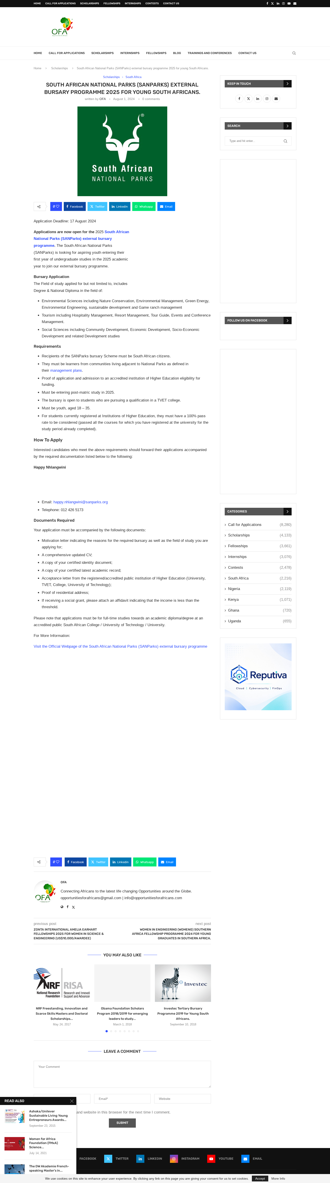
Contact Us (171, 3)
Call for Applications (60, 3)
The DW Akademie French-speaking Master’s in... (49, 1168)
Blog (177, 53)
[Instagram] (283, 3)
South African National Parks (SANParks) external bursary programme (81, 239)
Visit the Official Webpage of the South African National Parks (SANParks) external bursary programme (120, 646)
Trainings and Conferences (210, 53)
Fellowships (111, 3)
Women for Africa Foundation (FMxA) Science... (43, 1143)
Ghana (260, 610)
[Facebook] (267, 3)
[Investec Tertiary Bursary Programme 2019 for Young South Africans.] (183, 983)
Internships (133, 3)
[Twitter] (272, 3)
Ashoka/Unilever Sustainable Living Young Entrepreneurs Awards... (48, 1115)
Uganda (260, 621)
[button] (40, 998)
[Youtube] (289, 3)
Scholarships (89, 3)
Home (37, 3)
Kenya (260, 599)
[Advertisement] (214, 26)
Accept (260, 1178)
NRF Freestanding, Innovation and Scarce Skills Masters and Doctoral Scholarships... (62, 1014)
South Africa (260, 578)
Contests (152, 3)
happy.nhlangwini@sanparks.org (80, 502)
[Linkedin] (278, 3)
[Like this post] (57, 206)
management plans (66, 370)
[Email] (294, 3)
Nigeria (260, 589)
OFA (102, 99)
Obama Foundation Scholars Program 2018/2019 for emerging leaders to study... (122, 1014)
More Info (278, 1178)
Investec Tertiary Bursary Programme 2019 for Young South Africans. (183, 1014)
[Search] (294, 53)
